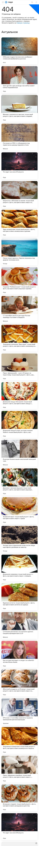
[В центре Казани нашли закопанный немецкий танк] (19, 453)
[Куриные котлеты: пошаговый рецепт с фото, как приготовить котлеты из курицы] (19, 596)
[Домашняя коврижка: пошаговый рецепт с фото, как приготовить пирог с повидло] (19, 568)
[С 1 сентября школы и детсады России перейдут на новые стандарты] (19, 309)
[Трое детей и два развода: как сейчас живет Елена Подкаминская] (19, 79)
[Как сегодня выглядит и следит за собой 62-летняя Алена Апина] (19, 654)
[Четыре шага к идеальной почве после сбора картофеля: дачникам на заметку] (19, 539)
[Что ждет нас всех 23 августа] (19, 165)
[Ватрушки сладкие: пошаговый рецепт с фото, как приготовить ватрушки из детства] (19, 797)
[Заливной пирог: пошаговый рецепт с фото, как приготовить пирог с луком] (19, 510)
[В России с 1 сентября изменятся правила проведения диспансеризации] (19, 711)
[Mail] (6, 2)
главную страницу (23, 23)
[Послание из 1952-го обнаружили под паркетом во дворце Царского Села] (19, 137)
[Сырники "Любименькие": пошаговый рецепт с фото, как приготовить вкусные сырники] (19, 280)
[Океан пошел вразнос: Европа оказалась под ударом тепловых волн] (19, 252)
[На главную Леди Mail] (10, 2)
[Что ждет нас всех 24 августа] (19, 826)
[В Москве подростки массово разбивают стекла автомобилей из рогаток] (19, 50)
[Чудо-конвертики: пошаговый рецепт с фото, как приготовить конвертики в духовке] (19, 223)
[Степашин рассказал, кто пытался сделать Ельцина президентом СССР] (19, 625)
